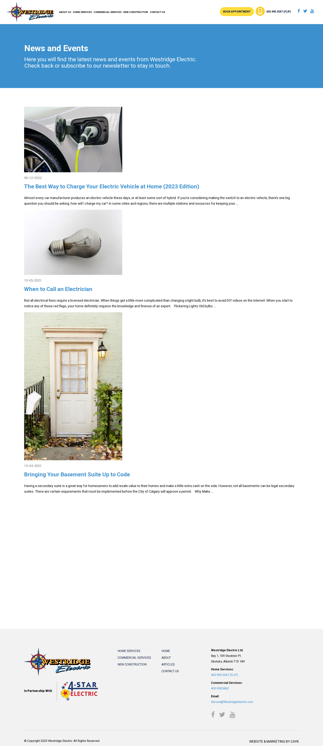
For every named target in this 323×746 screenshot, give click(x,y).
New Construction (135, 12)
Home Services (82, 12)
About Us (65, 12)
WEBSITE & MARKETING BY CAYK (274, 741)
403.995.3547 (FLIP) (278, 11)
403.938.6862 (220, 688)
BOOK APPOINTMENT (237, 11)
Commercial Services (107, 12)
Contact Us (157, 12)
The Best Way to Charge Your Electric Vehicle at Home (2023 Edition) (111, 186)
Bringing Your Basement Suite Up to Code (77, 474)
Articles (168, 664)
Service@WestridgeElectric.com (232, 702)
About (166, 657)
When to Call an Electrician (58, 289)
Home (166, 651)
